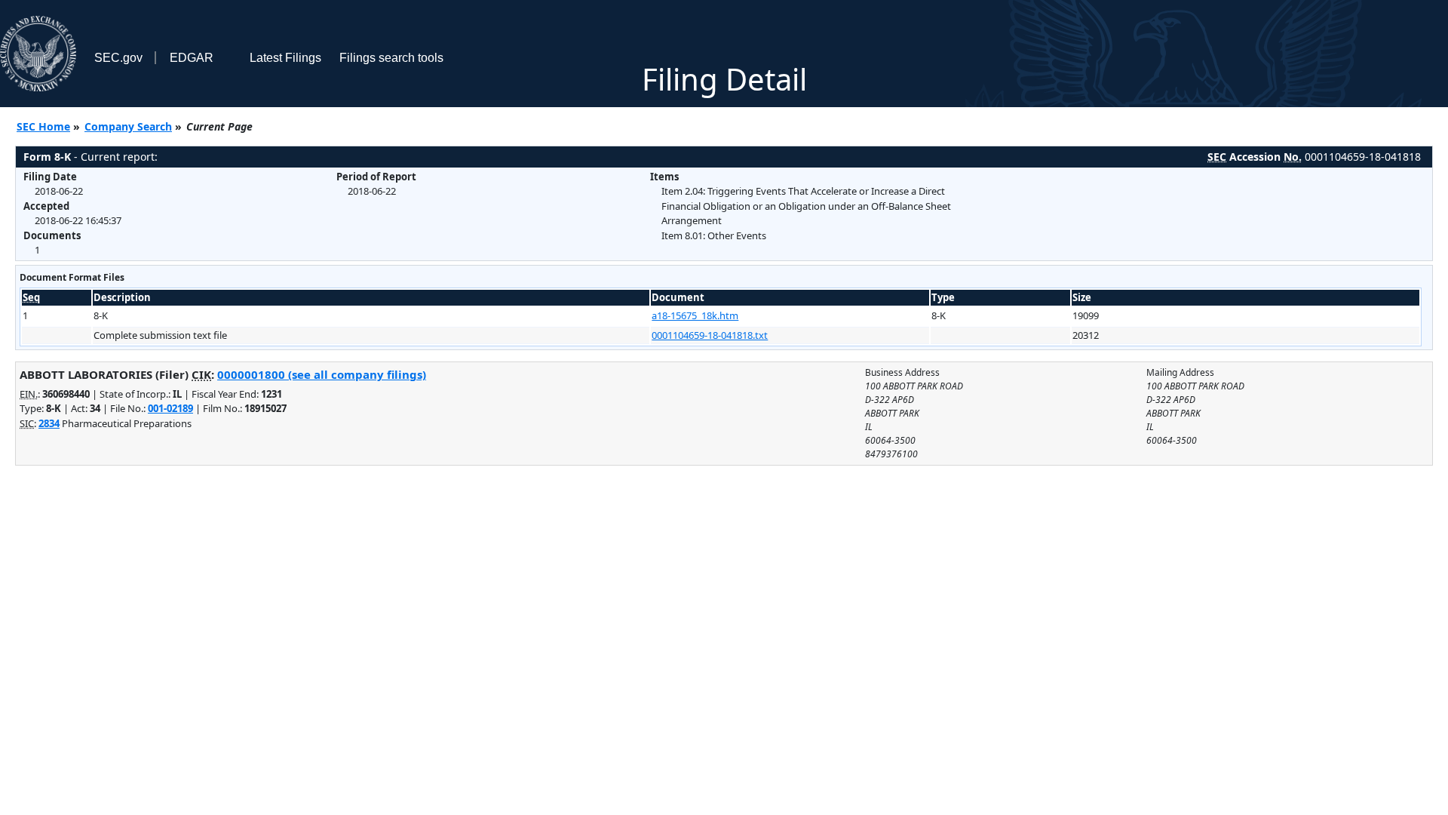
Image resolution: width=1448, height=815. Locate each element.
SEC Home (43, 126)
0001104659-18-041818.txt (710, 335)
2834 (49, 423)
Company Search (128, 126)
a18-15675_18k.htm (695, 315)
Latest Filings (285, 57)
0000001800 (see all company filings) (321, 374)
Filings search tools (391, 57)
